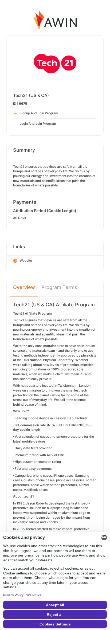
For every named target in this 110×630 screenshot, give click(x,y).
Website (26, 261)
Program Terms (59, 287)
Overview (24, 287)
